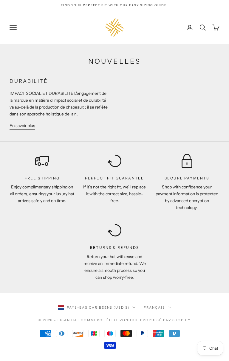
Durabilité (29, 81)
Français (154, 307)
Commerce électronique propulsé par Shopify (136, 320)
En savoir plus (22, 125)
